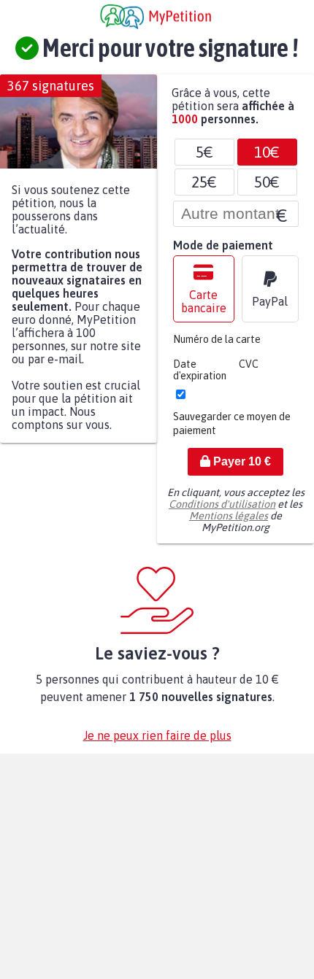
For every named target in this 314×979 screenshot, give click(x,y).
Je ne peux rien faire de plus (157, 742)
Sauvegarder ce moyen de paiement (232, 431)
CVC (249, 371)
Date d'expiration (199, 377)
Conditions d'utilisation (222, 511)
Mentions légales (228, 523)
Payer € (240, 469)
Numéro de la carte (217, 346)
